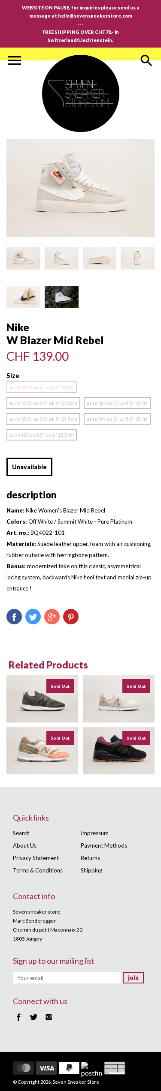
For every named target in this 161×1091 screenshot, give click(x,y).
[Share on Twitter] (33, 616)
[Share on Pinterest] (71, 616)
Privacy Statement (36, 857)
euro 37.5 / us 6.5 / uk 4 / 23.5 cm (43, 403)
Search (21, 833)
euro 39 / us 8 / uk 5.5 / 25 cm (117, 419)
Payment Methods (104, 845)
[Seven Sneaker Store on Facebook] (18, 1021)
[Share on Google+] (52, 616)
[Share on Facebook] (14, 616)
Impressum (95, 833)
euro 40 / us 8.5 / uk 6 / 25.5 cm (41, 435)
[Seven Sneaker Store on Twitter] (33, 1021)
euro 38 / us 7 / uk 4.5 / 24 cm (117, 403)
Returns (90, 857)
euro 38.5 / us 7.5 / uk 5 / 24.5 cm (43, 419)
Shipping (91, 870)
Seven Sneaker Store (75, 1082)
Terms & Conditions (38, 870)
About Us (24, 845)
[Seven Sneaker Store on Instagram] (49, 1021)
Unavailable (29, 467)
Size (12, 375)
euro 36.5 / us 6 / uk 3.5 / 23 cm (41, 387)
